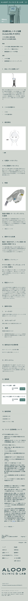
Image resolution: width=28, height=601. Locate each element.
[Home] (12, 2)
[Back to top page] (14, 571)
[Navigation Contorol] (26, 2)
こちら (13, 521)
